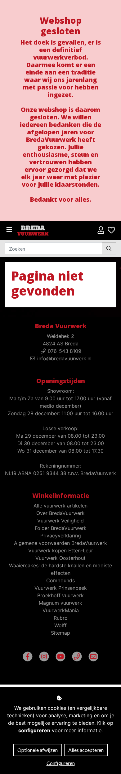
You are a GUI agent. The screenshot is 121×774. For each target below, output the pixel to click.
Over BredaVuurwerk (60, 513)
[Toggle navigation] (9, 229)
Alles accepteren (86, 750)
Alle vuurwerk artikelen (60, 505)
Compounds (60, 580)
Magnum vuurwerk (60, 603)
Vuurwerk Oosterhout (60, 558)
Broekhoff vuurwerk (60, 595)
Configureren (61, 763)
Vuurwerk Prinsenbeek (60, 588)
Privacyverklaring (60, 535)
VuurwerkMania (61, 610)
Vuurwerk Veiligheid (60, 520)
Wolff (60, 625)
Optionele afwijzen (37, 750)
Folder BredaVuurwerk (61, 528)
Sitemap (60, 633)
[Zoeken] (109, 248)
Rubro (61, 618)
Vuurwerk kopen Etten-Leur (60, 550)
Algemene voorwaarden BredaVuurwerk (60, 543)
